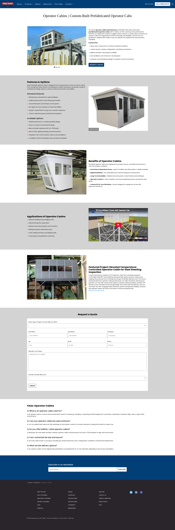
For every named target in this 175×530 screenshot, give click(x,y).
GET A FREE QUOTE (162, 4)
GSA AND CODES (72, 501)
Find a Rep (59, 4)
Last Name (71, 332)
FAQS (100, 505)
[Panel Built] (8, 4)
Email (69, 341)
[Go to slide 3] (59, 67)
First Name (31, 332)
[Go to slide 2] (56, 67)
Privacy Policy (63, 518)
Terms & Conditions (52, 518)
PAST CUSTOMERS (42, 495)
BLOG (38, 505)
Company (110, 332)
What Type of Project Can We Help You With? (42, 322)
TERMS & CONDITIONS (105, 498)
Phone (109, 341)
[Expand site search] (173, 4)
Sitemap (70, 518)
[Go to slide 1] (54, 67)
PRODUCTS (40, 508)
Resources (47, 4)
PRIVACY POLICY (103, 501)
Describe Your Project (35, 351)
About (19, 4)
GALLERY (70, 492)
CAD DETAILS (71, 495)
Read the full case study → (97, 290)
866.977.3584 (149, 4)
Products (28, 4)
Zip (29, 341)
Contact (68, 4)
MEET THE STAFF (41, 492)
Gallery (37, 4)
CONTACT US (102, 495)
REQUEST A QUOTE (96, 65)
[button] (56, 45)
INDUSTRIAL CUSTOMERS (44, 498)
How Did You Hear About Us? (37, 375)
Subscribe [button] (122, 469)
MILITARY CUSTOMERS (43, 501)
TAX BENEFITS (71, 505)
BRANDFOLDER (72, 508)
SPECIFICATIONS (72, 498)
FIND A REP (101, 492)
